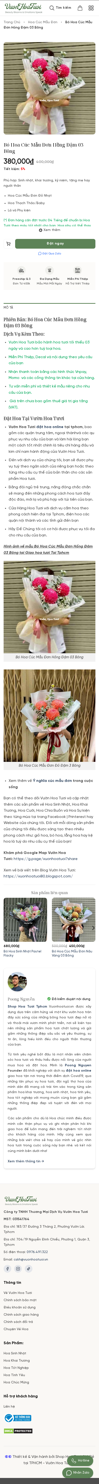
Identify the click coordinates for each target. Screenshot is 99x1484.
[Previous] (6, 928)
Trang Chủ (12, 22)
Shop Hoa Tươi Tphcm (27, 1007)
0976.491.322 (37, 1252)
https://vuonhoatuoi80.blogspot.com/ (38, 876)
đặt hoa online (78, 1071)
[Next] (93, 928)
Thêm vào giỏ (8, 245)
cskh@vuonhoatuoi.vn (31, 1259)
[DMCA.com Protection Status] (18, 1430)
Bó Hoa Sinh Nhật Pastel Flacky (22, 953)
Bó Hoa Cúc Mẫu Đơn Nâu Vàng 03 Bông (72, 953)
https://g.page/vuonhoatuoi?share (46, 859)
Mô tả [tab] (8, 307)
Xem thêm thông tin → (26, 1161)
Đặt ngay (55, 243)
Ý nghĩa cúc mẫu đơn (52, 781)
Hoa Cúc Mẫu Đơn (42, 22)
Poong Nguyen (78, 1065)
